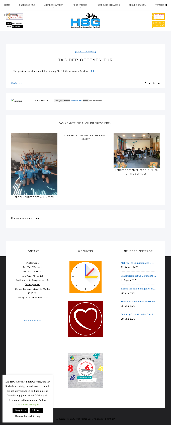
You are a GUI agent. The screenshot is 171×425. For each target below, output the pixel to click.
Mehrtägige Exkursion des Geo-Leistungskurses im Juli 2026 (138, 263)
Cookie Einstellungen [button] (27, 404)
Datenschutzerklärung (27, 416)
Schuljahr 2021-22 (85, 52)
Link (92, 71)
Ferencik (42, 100)
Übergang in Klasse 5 (109, 5)
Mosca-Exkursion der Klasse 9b (138, 301)
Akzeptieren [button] (20, 410)
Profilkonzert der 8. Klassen (34, 197)
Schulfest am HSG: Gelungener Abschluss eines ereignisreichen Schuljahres (138, 275)
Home (7, 5)
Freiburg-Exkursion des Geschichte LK (138, 314)
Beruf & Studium (137, 5)
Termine (159, 5)
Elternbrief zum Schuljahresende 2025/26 (138, 288)
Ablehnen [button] (36, 410)
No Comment (16, 83)
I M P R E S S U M (32, 320)
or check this (68, 100)
